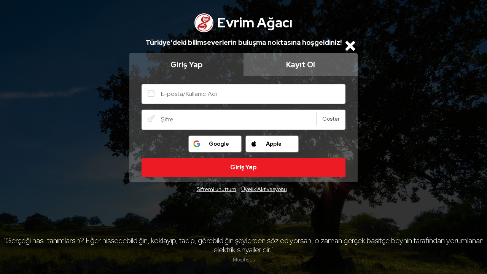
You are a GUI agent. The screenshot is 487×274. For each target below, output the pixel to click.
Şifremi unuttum (216, 189)
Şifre (151, 119)
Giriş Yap (186, 65)
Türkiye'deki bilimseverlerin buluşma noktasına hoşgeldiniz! (243, 42)
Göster (331, 118)
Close (350, 45)
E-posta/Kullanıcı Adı (151, 93)
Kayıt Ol (300, 65)
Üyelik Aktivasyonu (264, 189)
